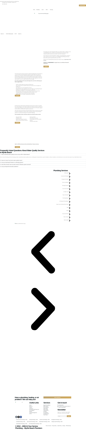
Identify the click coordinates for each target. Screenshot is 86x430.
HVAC (47, 9)
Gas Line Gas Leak (65, 188)
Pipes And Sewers (66, 194)
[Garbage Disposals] (70, 186)
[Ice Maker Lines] (70, 192)
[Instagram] (18, 417)
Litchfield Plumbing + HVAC (20, 421)
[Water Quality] (70, 220)
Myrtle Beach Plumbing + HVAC (44, 421)
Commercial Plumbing (65, 176)
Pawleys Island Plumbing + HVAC (57, 421)
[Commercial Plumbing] (70, 177)
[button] (43, 252)
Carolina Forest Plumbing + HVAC (21, 419)
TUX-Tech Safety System (9, 33)
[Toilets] (70, 211)
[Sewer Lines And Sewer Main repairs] (70, 205)
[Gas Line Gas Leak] (70, 189)
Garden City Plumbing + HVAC (45, 419)
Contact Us (19, 33)
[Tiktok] (16, 417)
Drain (42, 9)
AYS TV (16, 33)
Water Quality (66, 219)
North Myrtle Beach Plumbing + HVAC (35, 423)
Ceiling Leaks (66, 172)
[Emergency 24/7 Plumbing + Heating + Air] (1, 3)
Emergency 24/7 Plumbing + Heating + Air (9, 2)
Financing (51, 9)
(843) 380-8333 (50, 62)
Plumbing (37, 9)
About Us (2, 33)
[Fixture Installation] (70, 183)
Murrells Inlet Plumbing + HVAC (32, 421)
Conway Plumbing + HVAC (33, 419)
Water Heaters (66, 216)
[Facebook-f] (21, 417)
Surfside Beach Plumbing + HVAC (21, 423)
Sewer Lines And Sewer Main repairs (62, 204)
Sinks (68, 207)
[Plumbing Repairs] (70, 198)
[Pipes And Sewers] (70, 195)
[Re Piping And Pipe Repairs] (70, 202)
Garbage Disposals (65, 185)
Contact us (45, 62)
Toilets (67, 210)
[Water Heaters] (70, 217)
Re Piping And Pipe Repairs (64, 201)
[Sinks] (70, 208)
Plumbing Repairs (66, 198)
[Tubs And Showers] (70, 214)
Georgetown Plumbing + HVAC (56, 419)
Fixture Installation (65, 182)
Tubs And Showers (65, 213)
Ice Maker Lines (66, 191)
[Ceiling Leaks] (70, 173)
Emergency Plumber (65, 179)
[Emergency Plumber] (70, 180)
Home (34, 9)
